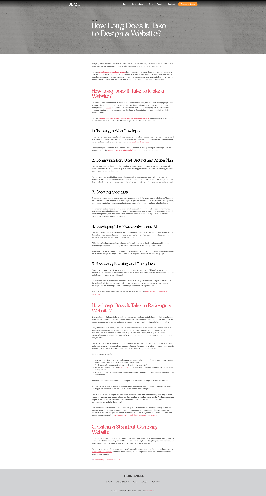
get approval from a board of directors (123, 150)
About (144, 482)
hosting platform (125, 367)
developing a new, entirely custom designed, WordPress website (124, 118)
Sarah (95, 40)
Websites (95, 20)
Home (125, 4)
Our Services (122, 482)
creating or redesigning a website (112, 72)
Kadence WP (150, 491)
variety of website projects (102, 452)
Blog (151, 4)
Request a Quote (188, 4)
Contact (171, 4)
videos (108, 108)
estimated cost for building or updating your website (136, 415)
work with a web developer (139, 142)
